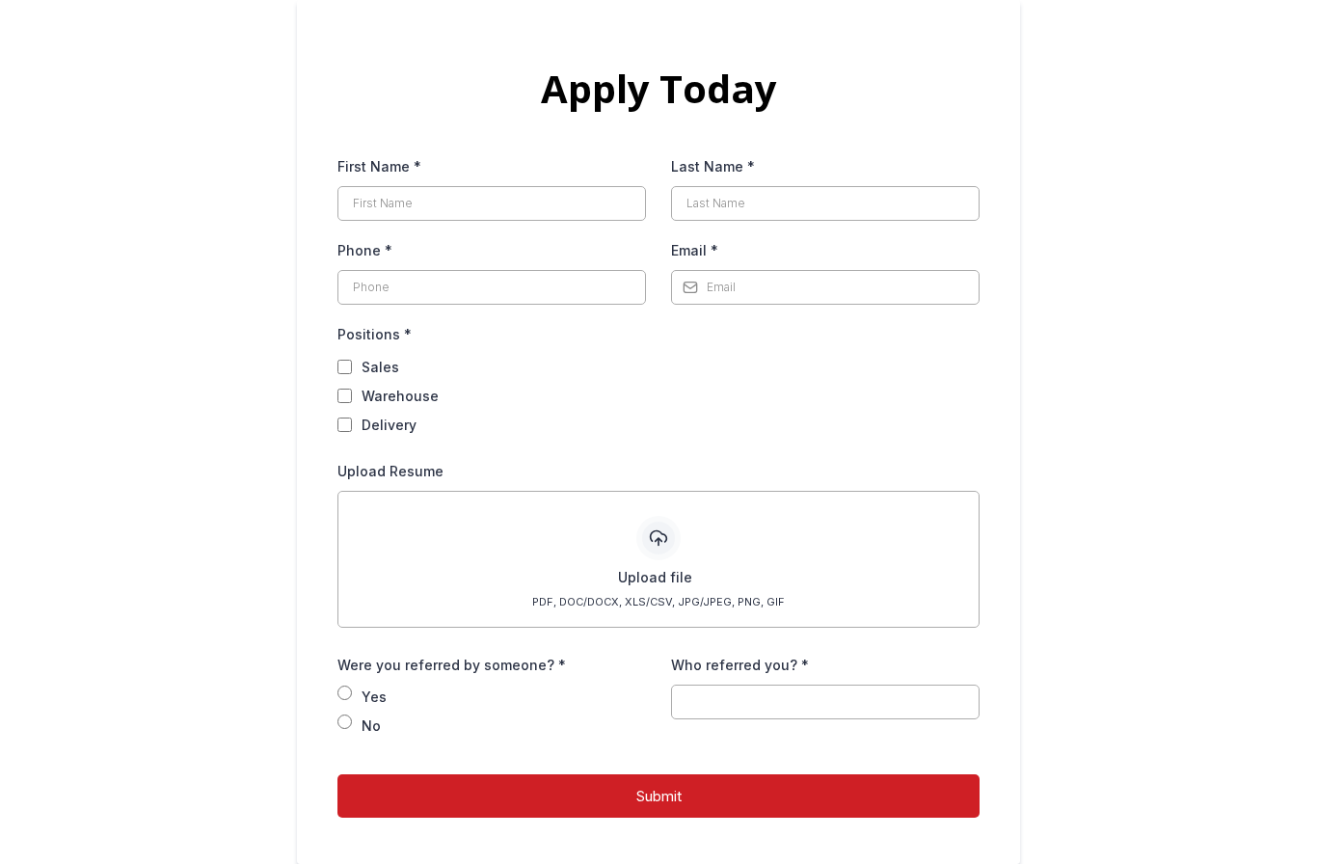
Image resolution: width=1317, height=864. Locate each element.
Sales (380, 367)
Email (694, 250)
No (371, 725)
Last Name (713, 166)
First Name (379, 166)
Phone (364, 250)
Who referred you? (740, 665)
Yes (374, 696)
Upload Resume (390, 471)
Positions (374, 334)
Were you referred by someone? (451, 665)
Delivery (389, 425)
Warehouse (400, 396)
